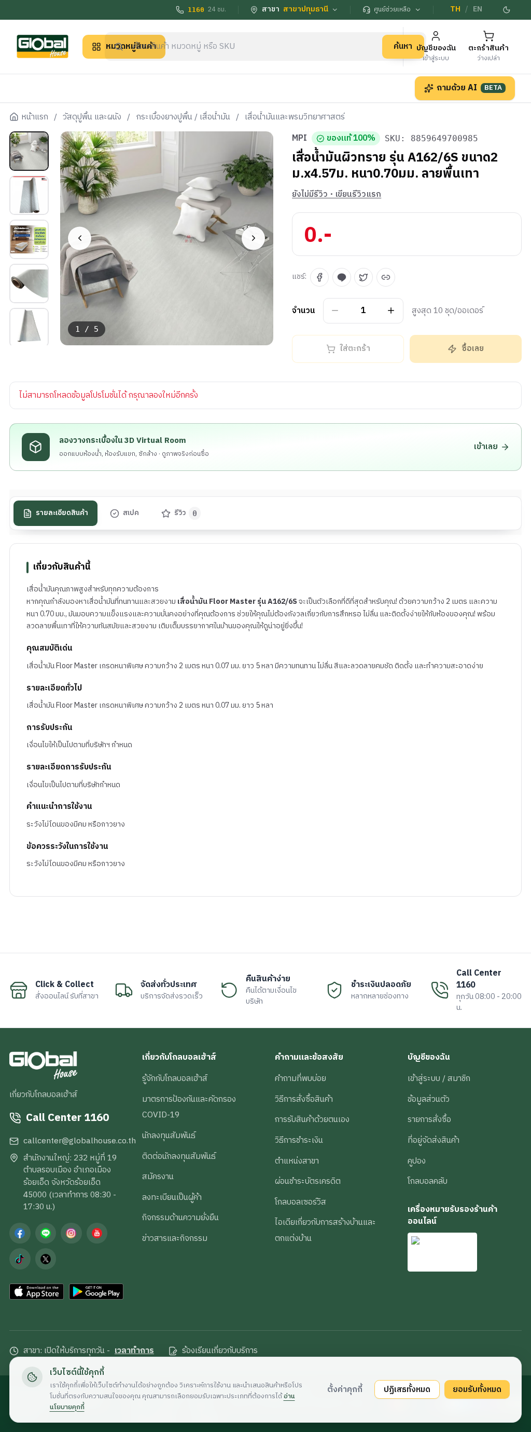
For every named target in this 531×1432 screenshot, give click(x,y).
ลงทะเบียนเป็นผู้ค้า (172, 1197)
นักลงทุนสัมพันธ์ (168, 1135)
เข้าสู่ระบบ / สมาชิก (439, 1078)
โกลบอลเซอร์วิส (300, 1202)
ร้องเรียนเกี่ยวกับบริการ (220, 1351)
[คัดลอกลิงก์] (385, 277)
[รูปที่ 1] (29, 151)
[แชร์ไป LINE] (341, 277)
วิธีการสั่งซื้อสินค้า (304, 1099)
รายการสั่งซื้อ (429, 1119)
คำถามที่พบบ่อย (300, 1078)
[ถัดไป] (253, 238)
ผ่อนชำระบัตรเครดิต (308, 1181)
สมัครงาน (158, 1176)
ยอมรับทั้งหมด (477, 1389)
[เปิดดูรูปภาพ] (167, 238)
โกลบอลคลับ (428, 1181)
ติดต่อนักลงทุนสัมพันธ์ (179, 1156)
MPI (299, 138)
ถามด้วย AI (469, 87)
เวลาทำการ (134, 1351)
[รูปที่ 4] (29, 283)
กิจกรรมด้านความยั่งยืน (180, 1217)
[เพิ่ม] (391, 310)
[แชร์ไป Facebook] (319, 277)
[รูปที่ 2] (29, 195)
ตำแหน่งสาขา (297, 1161)
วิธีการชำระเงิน (299, 1140)
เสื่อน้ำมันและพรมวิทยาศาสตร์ (295, 117)
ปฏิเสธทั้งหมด (407, 1389)
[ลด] (335, 310)
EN (477, 9)
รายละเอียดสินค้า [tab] (62, 513)
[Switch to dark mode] (506, 10)
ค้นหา (403, 46)
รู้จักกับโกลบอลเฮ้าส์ (174, 1078)
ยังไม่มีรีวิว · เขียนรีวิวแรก (336, 194)
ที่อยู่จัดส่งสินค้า (433, 1140)
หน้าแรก (34, 117)
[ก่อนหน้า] (79, 238)
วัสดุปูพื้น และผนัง (92, 117)
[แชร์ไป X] (363, 277)
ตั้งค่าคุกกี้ (344, 1389)
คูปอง (417, 1161)
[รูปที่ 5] (29, 327)
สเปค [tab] (131, 513)
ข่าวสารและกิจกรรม (174, 1238)
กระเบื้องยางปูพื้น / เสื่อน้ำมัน (183, 117)
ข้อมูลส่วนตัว (429, 1099)
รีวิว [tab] (186, 513)
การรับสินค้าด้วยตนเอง (312, 1119)
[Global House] (42, 46)
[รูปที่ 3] (29, 239)
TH (455, 9)
